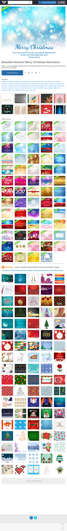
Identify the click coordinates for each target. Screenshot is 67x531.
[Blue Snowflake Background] (33, 148)
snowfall (34, 88)
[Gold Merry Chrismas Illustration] (46, 213)
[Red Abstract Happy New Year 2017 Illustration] (7, 191)
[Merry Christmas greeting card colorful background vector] (33, 301)
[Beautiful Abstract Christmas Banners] (59, 202)
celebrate (57, 81)
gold (19, 85)
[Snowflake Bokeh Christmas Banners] (7, 169)
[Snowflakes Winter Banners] (46, 224)
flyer (6, 85)
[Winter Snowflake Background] (20, 159)
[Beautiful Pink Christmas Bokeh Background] (46, 235)
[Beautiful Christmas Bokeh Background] (20, 137)
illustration (50, 85)
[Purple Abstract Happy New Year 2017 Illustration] (20, 191)
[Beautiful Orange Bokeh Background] (59, 224)
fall (54, 83)
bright (49, 81)
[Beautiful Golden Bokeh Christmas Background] (20, 169)
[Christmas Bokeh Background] (33, 235)
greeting (23, 85)
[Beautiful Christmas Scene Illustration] (46, 257)
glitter (12, 85)
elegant (51, 83)
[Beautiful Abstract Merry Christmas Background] (59, 126)
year (34, 90)
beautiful (37, 81)
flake (62, 83)
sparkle (50, 88)
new (3, 88)
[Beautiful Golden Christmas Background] (7, 202)
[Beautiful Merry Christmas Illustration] (20, 224)
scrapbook (11, 88)
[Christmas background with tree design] (20, 290)
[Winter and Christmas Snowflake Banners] (46, 137)
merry (62, 85)
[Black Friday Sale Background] (20, 235)
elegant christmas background (38, 270)
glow (16, 85)
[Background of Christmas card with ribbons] (59, 278)
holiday (33, 85)
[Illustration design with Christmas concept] (46, 113)
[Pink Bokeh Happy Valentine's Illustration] (20, 180)
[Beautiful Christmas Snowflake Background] (33, 137)
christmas (11, 83)
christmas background (21, 83)
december (34, 83)
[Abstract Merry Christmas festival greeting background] (46, 290)
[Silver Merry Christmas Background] (33, 126)
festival (58, 83)
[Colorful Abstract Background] (7, 213)
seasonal (21, 88)
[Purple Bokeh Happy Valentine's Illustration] (33, 180)
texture (9, 90)
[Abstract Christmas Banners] (46, 169)
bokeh (45, 81)
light (55, 85)
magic (59, 85)
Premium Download (12, 72)
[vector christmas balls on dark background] (33, 312)
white (23, 90)
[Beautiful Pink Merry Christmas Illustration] (59, 137)
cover (29, 83)
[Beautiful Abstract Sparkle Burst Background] (59, 246)
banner (32, 81)
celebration (5, 83)
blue (42, 81)
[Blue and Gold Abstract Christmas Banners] (33, 224)
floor (3, 85)
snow (30, 88)
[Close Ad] (63, 524)
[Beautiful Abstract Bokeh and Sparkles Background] (20, 126)
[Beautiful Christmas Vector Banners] (7, 224)
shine (26, 88)
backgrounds (26, 81)
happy (28, 85)
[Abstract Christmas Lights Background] (46, 246)
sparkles (55, 88)
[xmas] (46, 101)
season (17, 88)
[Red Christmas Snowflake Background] (7, 257)
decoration (41, 83)
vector (13, 90)
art (7, 81)
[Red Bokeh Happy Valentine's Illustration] (7, 180)
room (5, 88)
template (4, 90)
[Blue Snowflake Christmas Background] (59, 159)
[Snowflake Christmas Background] (20, 213)
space (46, 88)
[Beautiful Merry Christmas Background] (7, 126)
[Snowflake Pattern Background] (59, 235)
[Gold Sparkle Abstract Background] (59, 180)
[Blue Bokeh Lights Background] (59, 148)
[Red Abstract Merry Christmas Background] (46, 126)
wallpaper (18, 90)
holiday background (41, 85)
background (18, 81)
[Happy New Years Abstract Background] (33, 169)
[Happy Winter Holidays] (33, 202)
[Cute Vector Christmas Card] (20, 257)
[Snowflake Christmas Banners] (59, 213)
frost (9, 85)
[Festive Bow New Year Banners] (46, 148)
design (46, 83)
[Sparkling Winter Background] (33, 213)
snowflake (41, 88)
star (59, 88)
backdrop (11, 81)
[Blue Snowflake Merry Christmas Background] (59, 191)
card (53, 81)
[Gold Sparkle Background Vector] (33, 159)
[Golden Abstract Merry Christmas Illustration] (33, 191)
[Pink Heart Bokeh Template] (33, 246)
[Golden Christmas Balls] (20, 246)
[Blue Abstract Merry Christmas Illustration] (7, 137)
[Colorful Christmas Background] (7, 235)
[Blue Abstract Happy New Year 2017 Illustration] (59, 169)
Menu (62, 2)
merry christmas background (16, 270)
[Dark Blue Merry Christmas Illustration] (7, 246)
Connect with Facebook (48, 2)
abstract (4, 81)
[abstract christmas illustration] (20, 100)
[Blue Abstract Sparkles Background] (20, 148)
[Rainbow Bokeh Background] (7, 159)
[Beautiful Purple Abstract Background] (7, 148)
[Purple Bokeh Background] (20, 202)
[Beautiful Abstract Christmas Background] (46, 202)
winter (27, 90)
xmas (30, 90)
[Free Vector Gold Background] (46, 191)
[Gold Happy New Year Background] (33, 257)
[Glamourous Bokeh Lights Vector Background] (46, 180)
